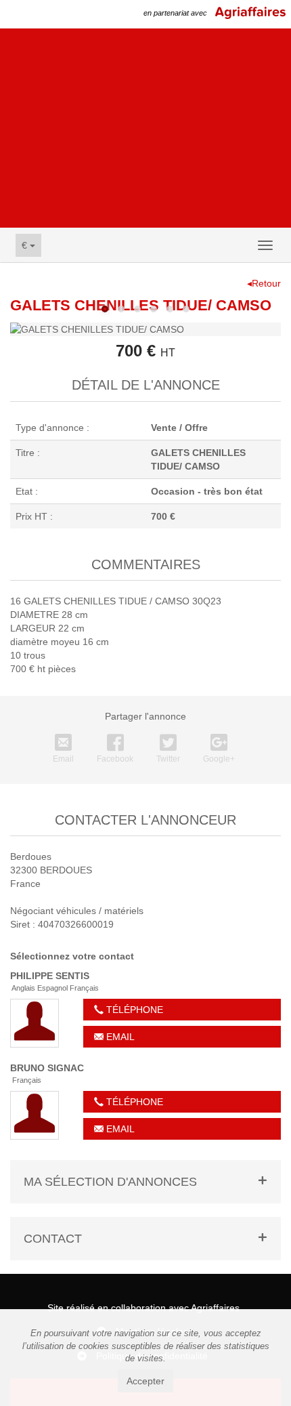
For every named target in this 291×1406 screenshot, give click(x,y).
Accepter (145, 1381)
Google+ (219, 759)
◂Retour (264, 283)
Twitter (168, 759)
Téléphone (133, 1009)
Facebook (115, 759)
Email (63, 759)
